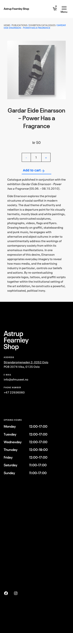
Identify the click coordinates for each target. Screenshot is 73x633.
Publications (19, 25)
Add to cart (32, 170)
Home (7, 25)
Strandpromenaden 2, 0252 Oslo (26, 362)
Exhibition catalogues (42, 25)
